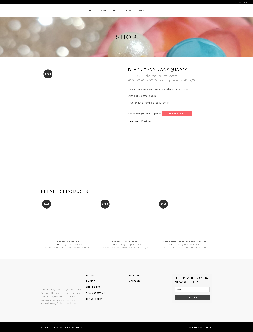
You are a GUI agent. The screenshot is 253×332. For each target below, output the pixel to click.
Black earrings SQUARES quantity (145, 113)
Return (90, 275)
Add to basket (177, 114)
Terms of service (95, 293)
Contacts (134, 281)
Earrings (146, 121)
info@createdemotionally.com (200, 327)
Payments (91, 281)
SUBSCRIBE (192, 298)
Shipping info (93, 287)
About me (134, 275)
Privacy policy (94, 299)
